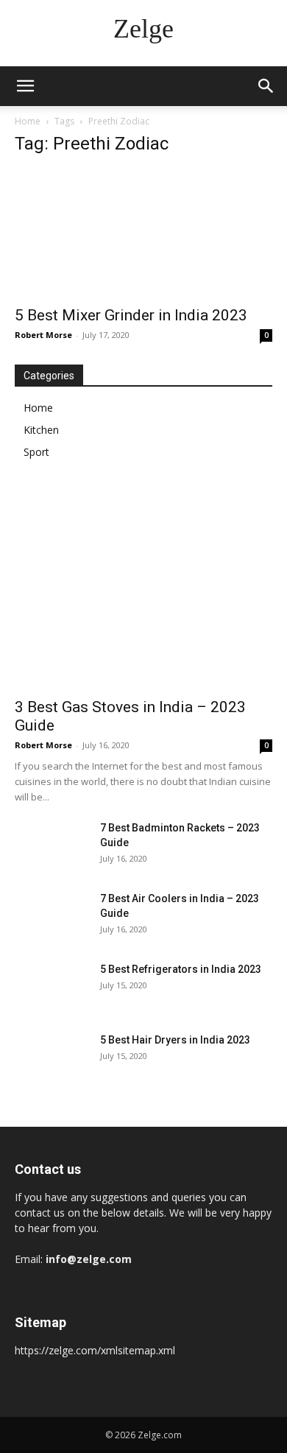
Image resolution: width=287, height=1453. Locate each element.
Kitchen (41, 430)
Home (27, 121)
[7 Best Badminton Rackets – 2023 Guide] (51, 846)
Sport (36, 452)
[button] (25, 86)
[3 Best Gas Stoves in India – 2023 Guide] (143, 595)
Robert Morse (43, 334)
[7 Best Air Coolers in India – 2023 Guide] (51, 917)
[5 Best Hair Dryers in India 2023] (51, 1058)
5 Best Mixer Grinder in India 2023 (131, 315)
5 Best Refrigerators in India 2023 (180, 969)
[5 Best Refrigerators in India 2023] (51, 987)
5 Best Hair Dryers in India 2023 (175, 1040)
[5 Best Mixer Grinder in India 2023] (143, 233)
